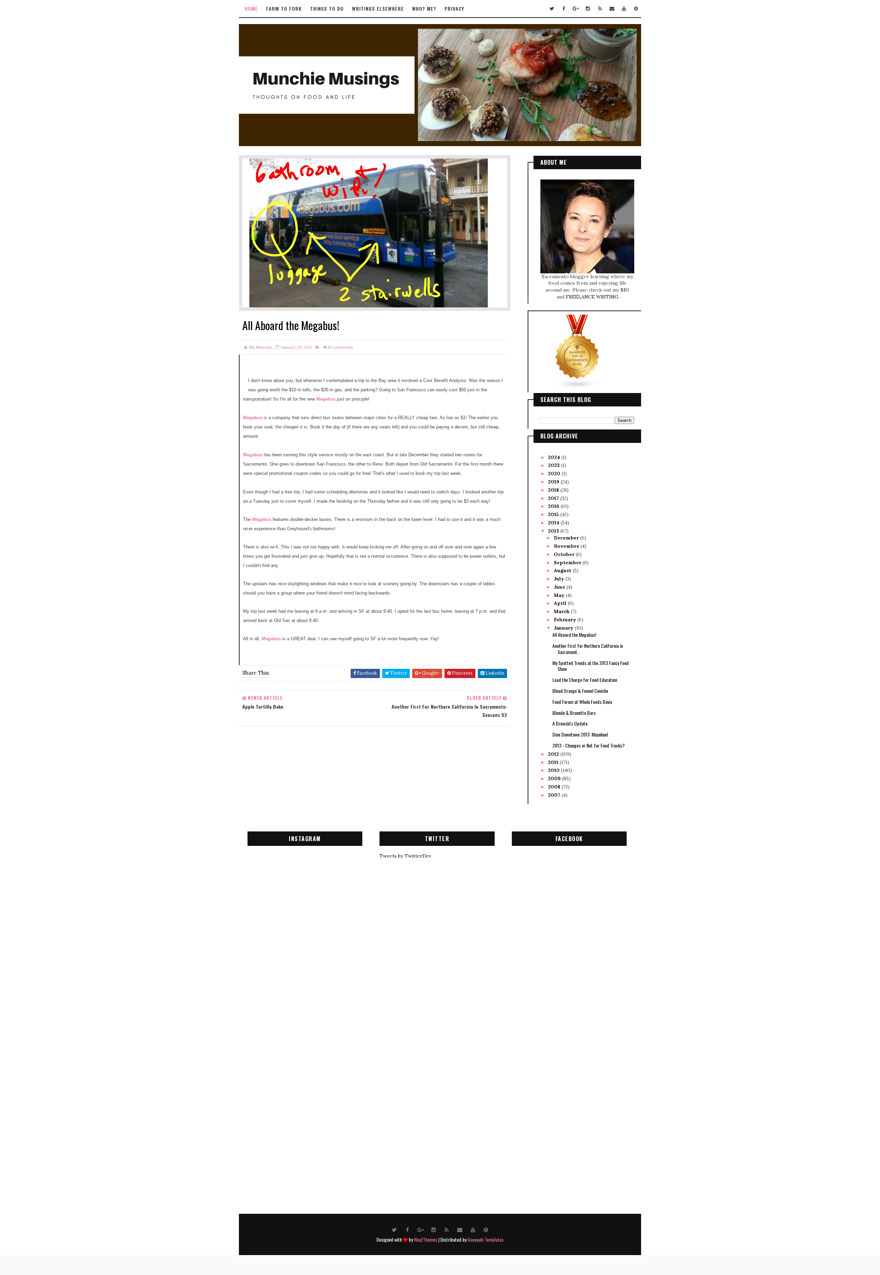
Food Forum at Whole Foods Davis (582, 701)
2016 (554, 506)
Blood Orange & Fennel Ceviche (580, 690)
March (562, 611)
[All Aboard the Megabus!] (374, 232)
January (564, 628)
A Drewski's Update (569, 723)
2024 (554, 457)
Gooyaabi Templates (486, 1239)
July (559, 579)
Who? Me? (424, 8)
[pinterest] (636, 8)
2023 (554, 465)
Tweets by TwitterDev (405, 856)
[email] (612, 8)
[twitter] (552, 8)
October (565, 554)
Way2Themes (425, 1239)
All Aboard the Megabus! (574, 634)
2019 (554, 482)
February (566, 620)
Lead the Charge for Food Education (584, 679)
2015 (554, 514)
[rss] (600, 8)
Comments (340, 347)
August (563, 570)
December (567, 538)
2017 (554, 498)
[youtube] (624, 8)
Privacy (454, 8)
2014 (554, 523)
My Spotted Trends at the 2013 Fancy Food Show (590, 666)
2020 (555, 473)
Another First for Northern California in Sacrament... (587, 648)
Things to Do (327, 8)
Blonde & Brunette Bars (574, 712)
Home (251, 8)
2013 (554, 531)
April (561, 603)
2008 (555, 787)
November (567, 546)
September (568, 562)
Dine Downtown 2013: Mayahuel (580, 734)
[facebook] (564, 8)
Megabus (326, 399)
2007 (555, 795)
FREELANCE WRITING (592, 297)
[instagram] (588, 8)
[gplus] (576, 8)
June (560, 587)
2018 (554, 490)
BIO (624, 290)
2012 (554, 754)
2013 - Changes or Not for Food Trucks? (588, 745)
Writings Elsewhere (378, 8)
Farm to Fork (284, 8)
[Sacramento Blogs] (577, 351)
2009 (555, 778)
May (560, 595)
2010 (554, 770)
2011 (554, 762)
